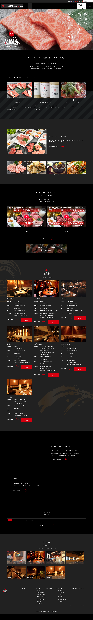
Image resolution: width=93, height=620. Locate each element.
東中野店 (61, 601)
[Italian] (82, 1)
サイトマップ (71, 605)
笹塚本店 (61, 590)
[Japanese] (69, 1)
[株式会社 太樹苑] (12, 6)
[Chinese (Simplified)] (75, 1)
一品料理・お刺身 (40, 592)
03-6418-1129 (17, 353)
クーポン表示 (39, 603)
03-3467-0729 (70, 308)
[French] (80, 1)
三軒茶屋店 (62, 592)
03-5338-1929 (17, 408)
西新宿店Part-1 (63, 598)
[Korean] (73, 1)
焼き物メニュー (40, 590)
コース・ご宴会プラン (43, 239)
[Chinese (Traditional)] (77, 1)
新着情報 (10, 520)
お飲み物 (39, 601)
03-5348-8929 (43, 359)
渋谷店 (61, 596)
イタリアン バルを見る (56, 459)
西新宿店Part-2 (63, 599)
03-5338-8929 (70, 353)
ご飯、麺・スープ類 (41, 594)
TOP (24, 588)
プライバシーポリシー (84, 605)
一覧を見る (41, 525)
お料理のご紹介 (38, 588)
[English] (71, 1)
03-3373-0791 (17, 308)
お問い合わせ (82, 588)
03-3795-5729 (43, 308)
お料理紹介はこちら (53, 146)
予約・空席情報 (49, 588)
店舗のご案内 (10, 319)
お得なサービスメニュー (41, 596)
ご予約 (26, 320)
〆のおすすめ (39, 598)
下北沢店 (61, 594)
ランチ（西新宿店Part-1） (41, 599)
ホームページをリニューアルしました (27, 520)
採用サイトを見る (16, 490)
